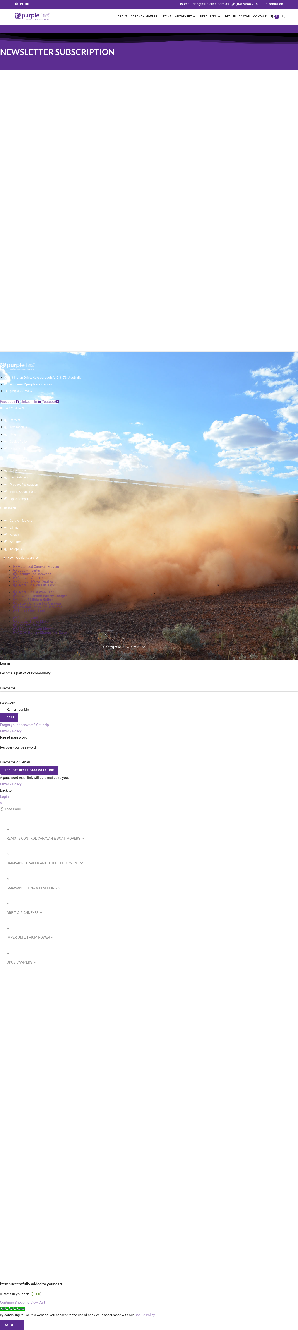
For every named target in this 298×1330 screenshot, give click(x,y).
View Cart (37, 1302)
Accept (12, 1325)
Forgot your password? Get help (24, 725)
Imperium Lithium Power (29, 937)
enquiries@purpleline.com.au (206, 4)
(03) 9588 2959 (248, 4)
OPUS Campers (20, 962)
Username (7, 688)
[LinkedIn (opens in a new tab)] (21, 4)
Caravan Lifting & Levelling (32, 888)
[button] (272, 4)
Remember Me (17, 709)
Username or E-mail (15, 762)
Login (9, 717)
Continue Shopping (14, 1302)
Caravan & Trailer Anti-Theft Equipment (43, 863)
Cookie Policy (145, 1315)
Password (7, 703)
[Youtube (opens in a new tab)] (27, 4)
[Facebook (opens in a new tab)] (17, 4)
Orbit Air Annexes (23, 913)
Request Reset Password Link (29, 770)
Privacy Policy (11, 731)
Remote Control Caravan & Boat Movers (44, 838)
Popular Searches (27, 557)
